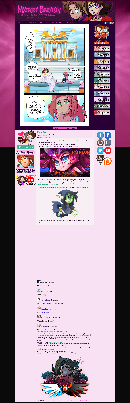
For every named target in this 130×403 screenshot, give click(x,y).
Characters (34, 23)
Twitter (110, 22)
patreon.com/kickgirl (55, 342)
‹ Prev (62, 128)
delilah (46, 137)
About (47, 23)
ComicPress (71, 400)
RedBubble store (60, 187)
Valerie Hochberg (48, 400)
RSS (113, 22)
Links (53, 23)
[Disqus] (65, 251)
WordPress (62, 400)
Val (40, 134)
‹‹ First (56, 128)
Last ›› (74, 128)
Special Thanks (69, 23)
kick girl (50, 137)
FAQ (41, 23)
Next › (68, 128)
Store (58, 23)
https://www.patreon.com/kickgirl (48, 184)
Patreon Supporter (44, 335)
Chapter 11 (45, 135)
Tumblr (105, 22)
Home (18, 23)
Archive (25, 23)
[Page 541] (54, 125)
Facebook (108, 22)
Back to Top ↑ (86, 400)
